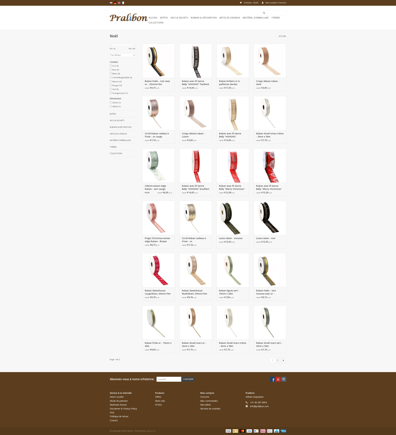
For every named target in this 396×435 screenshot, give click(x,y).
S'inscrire (204, 396)
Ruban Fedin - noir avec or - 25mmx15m (157, 83)
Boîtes (164, 17)
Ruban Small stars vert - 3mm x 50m (269, 344)
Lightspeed (150, 431)
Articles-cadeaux (229, 17)
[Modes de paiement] (228, 430)
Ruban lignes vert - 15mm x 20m (229, 292)
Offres (158, 396)
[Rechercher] (263, 13)
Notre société (117, 396)
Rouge (117, 85)
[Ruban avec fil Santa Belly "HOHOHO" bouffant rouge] (195, 165)
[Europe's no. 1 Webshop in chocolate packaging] (129, 18)
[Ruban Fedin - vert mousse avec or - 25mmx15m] (270, 270)
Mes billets (205, 404)
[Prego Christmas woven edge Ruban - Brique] (158, 218)
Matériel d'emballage (256, 17)
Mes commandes (209, 400)
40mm (116, 106)
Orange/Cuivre (120, 93)
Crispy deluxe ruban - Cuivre (193, 135)
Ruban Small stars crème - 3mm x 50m (232, 344)
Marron (117, 81)
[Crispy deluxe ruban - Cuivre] (195, 113)
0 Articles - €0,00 (251, 2)
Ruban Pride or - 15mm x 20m (158, 344)
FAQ (112, 412)
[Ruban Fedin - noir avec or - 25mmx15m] (158, 61)
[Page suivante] (283, 360)
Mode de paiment (119, 400)
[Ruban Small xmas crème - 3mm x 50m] (270, 113)
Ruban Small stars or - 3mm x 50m (194, 344)
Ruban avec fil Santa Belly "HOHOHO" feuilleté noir (195, 83)
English (119, 3)
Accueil (153, 17)
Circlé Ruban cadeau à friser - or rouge (157, 135)
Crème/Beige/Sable (122, 77)
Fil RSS (158, 404)
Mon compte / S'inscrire (275, 2)
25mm (116, 102)
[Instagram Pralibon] (283, 379)
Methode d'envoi (118, 404)
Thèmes (275, 17)
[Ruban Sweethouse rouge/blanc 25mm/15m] (158, 270)
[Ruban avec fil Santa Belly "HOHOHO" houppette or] (233, 113)
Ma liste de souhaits (210, 408)
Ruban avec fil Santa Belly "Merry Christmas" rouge (232, 187)
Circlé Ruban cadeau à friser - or (194, 240)
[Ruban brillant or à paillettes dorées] (233, 61)
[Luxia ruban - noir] (270, 218)
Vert (115, 89)
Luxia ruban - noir (265, 238)
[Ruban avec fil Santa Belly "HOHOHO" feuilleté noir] (195, 61)
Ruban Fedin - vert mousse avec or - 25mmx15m (266, 292)
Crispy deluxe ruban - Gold (267, 83)
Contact (114, 420)
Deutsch (115, 3)
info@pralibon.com (259, 406)
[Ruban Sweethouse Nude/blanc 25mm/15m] (195, 270)
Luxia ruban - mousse (230, 238)
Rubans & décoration (204, 17)
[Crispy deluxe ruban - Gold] (270, 61)
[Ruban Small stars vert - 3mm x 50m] (270, 322)
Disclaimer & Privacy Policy (123, 408)
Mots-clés (160, 400)
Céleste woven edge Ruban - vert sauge (155, 187)
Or (115, 66)
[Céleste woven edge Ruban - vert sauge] (158, 165)
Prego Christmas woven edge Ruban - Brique (157, 240)
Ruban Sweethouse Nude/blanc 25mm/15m (194, 292)
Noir (115, 69)
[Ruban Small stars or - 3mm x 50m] (195, 322)
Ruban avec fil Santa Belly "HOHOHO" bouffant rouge (195, 187)
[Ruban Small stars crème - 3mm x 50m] (233, 322)
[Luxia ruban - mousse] (233, 218)
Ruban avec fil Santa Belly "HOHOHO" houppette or (230, 135)
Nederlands (111, 3)
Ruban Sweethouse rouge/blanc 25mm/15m (158, 292)
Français (123, 3)
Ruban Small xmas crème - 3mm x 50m (270, 135)
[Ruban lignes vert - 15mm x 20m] (233, 270)
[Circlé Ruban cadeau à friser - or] (195, 218)
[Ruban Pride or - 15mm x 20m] (158, 322)
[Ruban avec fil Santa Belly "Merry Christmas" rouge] (233, 165)
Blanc (116, 73)
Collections (156, 22)
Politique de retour (119, 416)
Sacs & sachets (179, 17)
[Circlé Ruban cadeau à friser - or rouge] (158, 113)
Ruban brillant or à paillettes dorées (229, 83)
